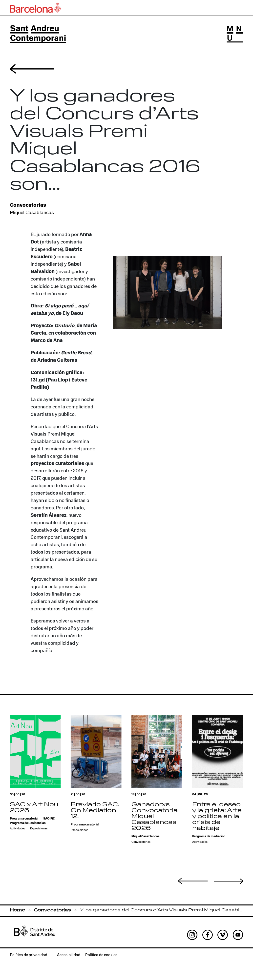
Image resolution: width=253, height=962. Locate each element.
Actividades (17, 828)
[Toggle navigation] (235, 34)
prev (193, 881)
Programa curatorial (24, 818)
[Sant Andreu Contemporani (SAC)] (38, 34)
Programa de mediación (208, 836)
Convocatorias (52, 910)
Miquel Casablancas (32, 212)
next (228, 881)
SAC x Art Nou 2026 (34, 808)
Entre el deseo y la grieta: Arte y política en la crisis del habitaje (217, 816)
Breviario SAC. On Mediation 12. (95, 811)
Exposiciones (39, 828)
